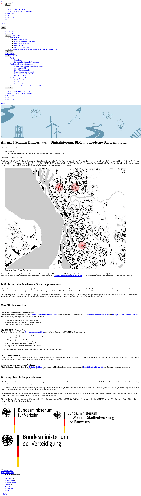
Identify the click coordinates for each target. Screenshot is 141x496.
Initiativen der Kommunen (39, 49)
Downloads (34, 86)
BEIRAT (8, 15)
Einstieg (12, 58)
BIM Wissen (9, 54)
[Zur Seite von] (34, 467)
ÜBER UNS (9, 13)
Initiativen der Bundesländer (19, 49)
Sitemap (8, 484)
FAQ (40, 86)
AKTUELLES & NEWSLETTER (17, 9)
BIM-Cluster (52, 49)
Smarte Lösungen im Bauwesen (21, 78)
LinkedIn (9, 471)
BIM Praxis (9, 33)
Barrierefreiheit (10, 482)
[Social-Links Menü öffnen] (2, 469)
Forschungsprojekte (16, 86)
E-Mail (3, 471)
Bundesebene (14, 37)
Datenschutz (9, 480)
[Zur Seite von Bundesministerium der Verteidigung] (27, 433)
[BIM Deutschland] (6, 6)
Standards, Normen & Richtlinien (21, 64)
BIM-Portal (9, 31)
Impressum (9, 478)
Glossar (26, 86)
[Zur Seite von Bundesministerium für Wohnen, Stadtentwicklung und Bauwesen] (83, 433)
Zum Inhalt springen (8, 2)
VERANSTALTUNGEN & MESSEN (19, 11)
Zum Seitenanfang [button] (7, 473)
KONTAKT (9, 17)
